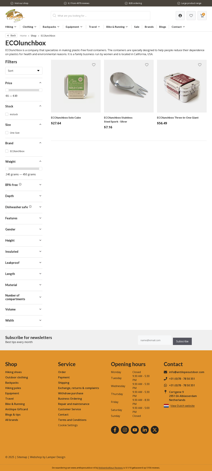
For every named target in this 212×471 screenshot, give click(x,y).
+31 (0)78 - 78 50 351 (182, 379)
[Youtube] (135, 430)
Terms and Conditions (72, 420)
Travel (93, 26)
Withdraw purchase (70, 393)
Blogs (162, 26)
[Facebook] (115, 430)
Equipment (72, 26)
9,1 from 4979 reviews (78, 3)
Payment (64, 377)
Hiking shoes (13, 372)
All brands (11, 420)
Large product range (191, 3)
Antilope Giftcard (16, 409)
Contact (177, 26)
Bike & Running (115, 26)
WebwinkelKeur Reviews (110, 467)
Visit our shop (21, 3)
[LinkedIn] (145, 430)
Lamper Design (55, 457)
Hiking (9, 26)
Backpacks (49, 26)
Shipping (63, 383)
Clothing (28, 26)
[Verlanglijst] (180, 15)
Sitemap (22, 457)
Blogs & (10, 414)
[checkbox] (23, 114)
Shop (33, 35)
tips (18, 414)
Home (23, 35)
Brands (149, 26)
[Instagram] (125, 430)
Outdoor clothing (16, 377)
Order (62, 372)
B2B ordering (135, 3)
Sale (136, 26)
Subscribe (182, 341)
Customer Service (69, 409)
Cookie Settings (68, 425)
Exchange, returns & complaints (78, 388)
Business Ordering (70, 398)
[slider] (7, 90)
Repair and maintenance (73, 404)
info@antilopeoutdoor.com (186, 372)
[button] (23, 83)
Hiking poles (13, 388)
